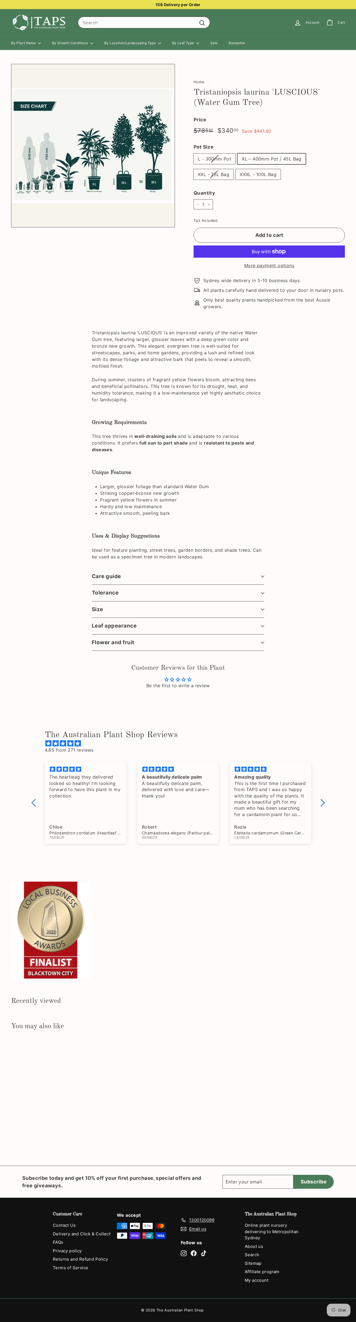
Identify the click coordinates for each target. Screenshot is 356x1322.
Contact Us (64, 1225)
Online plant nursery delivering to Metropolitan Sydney (271, 1231)
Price (200, 119)
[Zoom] (93, 145)
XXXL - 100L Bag (258, 174)
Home (199, 82)
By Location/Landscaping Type (130, 43)
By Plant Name (24, 43)
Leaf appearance (114, 626)
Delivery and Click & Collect (81, 1233)
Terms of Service (70, 1267)
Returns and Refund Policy (80, 1259)
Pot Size (203, 147)
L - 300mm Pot (214, 159)
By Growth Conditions (70, 43)
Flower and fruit (113, 642)
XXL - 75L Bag (213, 174)
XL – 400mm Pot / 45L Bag (271, 159)
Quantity (204, 193)
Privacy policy (67, 1250)
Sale (214, 43)
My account (256, 1280)
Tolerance (105, 592)
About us (254, 1246)
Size (97, 609)
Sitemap (253, 1263)
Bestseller (237, 43)
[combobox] (144, 22)
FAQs (58, 1242)
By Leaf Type (183, 43)
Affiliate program (262, 1271)
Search (252, 1254)
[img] (181, 743)
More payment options (269, 265)
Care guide (106, 576)
